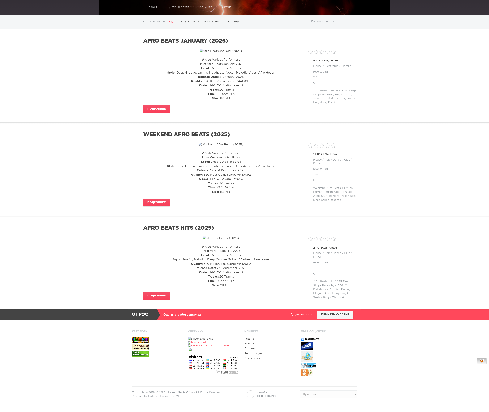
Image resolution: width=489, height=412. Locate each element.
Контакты (250, 344)
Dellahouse (348, 196)
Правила (250, 348)
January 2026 (338, 91)
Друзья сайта (179, 7)
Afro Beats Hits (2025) (178, 228)
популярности (189, 21)
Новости (152, 7)
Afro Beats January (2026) (185, 41)
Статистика (252, 358)
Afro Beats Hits (323, 281)
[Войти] (352, 7)
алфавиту (232, 21)
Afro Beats (320, 91)
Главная (249, 339)
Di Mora (334, 196)
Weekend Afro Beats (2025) (186, 134)
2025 (338, 281)
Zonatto (318, 99)
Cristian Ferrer (335, 99)
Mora (323, 102)
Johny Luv (338, 293)
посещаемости (212, 21)
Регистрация (253, 353)
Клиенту (205, 7)
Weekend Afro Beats (327, 188)
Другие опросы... (302, 314)
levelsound (320, 72)
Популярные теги (322, 21)
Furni (331, 102)
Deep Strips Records (327, 200)
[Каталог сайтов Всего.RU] (156, 346)
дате (174, 21)
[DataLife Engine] (136, 7)
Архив (227, 7)
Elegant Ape (342, 95)
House (317, 66)
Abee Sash (320, 196)
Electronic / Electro (338, 66)
